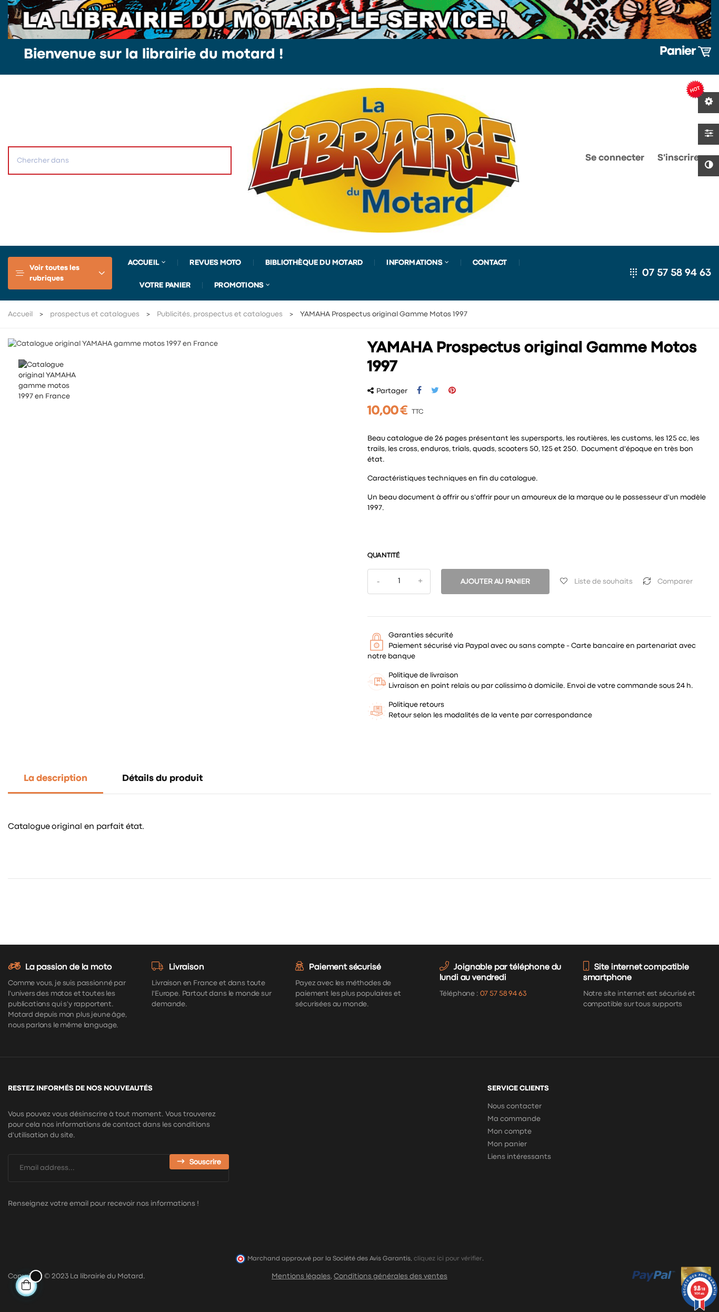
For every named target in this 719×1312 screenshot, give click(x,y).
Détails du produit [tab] (162, 779)
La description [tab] (55, 779)
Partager (419, 390)
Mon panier (507, 1144)
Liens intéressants (519, 1157)
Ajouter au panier (495, 581)
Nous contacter (514, 1106)
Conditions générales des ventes (390, 1276)
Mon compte (509, 1131)
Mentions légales (301, 1276)
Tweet (435, 390)
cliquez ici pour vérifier (448, 1258)
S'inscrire (678, 158)
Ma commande (514, 1119)
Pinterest (452, 390)
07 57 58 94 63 (676, 272)
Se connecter (614, 158)
